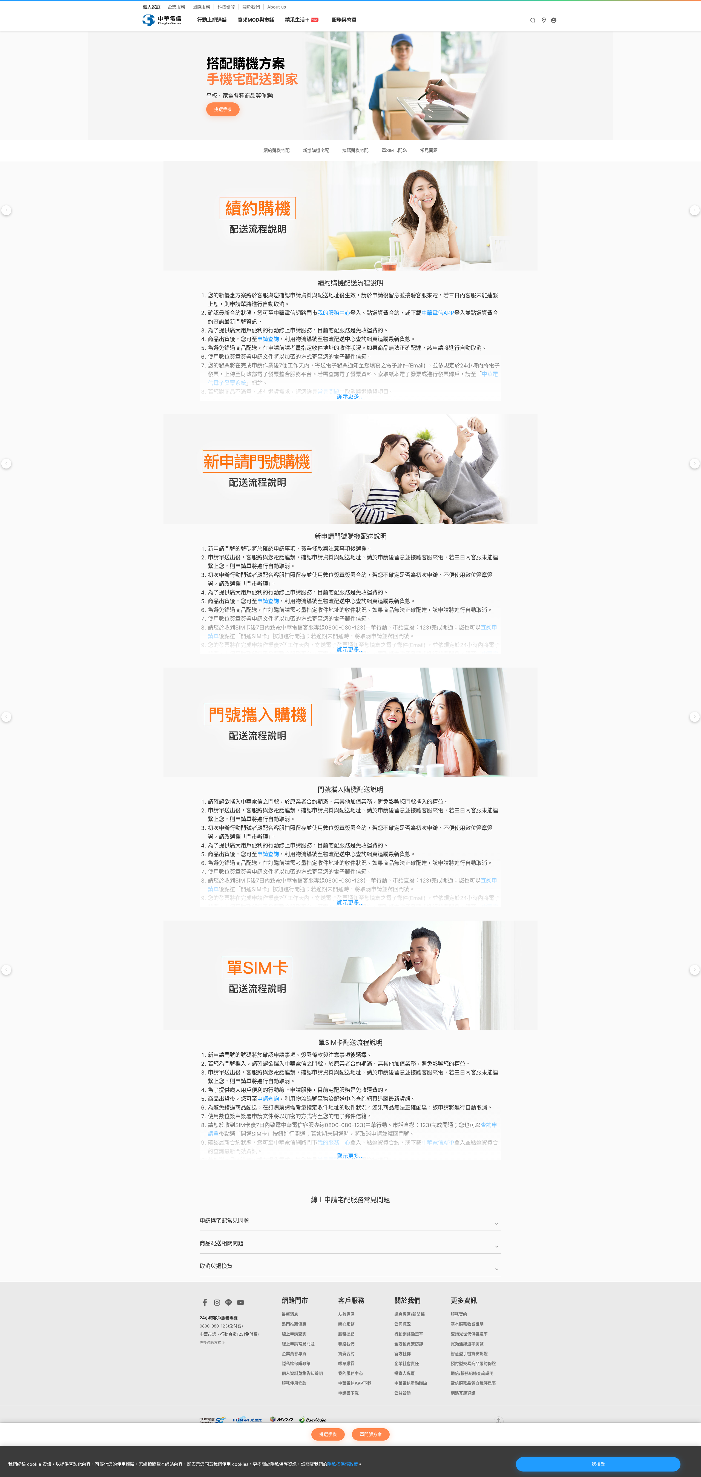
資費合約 (346, 1353)
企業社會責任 (406, 1363)
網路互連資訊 (463, 1393)
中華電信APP (437, 313)
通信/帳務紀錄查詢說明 (472, 1373)
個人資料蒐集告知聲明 (302, 1373)
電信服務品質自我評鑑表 (473, 1383)
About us (276, 7)
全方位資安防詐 (408, 1343)
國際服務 (202, 7)
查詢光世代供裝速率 (469, 1334)
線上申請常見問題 (298, 1343)
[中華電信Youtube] (240, 1304)
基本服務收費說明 (467, 1324)
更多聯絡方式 (211, 1342)
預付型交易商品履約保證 (473, 1363)
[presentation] (6, 210)
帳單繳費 (346, 1363)
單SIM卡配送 (394, 150)
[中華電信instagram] (217, 1304)
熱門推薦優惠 (294, 1324)
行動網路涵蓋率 (408, 1334)
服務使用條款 (294, 1383)
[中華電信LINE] (228, 1304)
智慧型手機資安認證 (469, 1353)
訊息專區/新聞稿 (409, 1314)
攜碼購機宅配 (355, 150)
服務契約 (459, 1314)
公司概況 (402, 1324)
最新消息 (290, 1314)
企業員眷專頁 (294, 1353)
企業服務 (177, 7)
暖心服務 (346, 1324)
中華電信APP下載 (354, 1383)
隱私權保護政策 (342, 1464)
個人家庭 (152, 7)
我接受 (598, 1464)
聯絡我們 (346, 1343)
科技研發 (226, 7)
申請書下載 (348, 1393)
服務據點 (346, 1334)
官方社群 (402, 1353)
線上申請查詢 (294, 1334)
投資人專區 (404, 1373)
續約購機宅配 (276, 150)
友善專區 (346, 1314)
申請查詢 (268, 339)
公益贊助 (402, 1393)
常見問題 (429, 150)
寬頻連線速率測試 (467, 1343)
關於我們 (251, 7)
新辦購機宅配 (316, 150)
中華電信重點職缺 (410, 1383)
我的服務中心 (333, 313)
